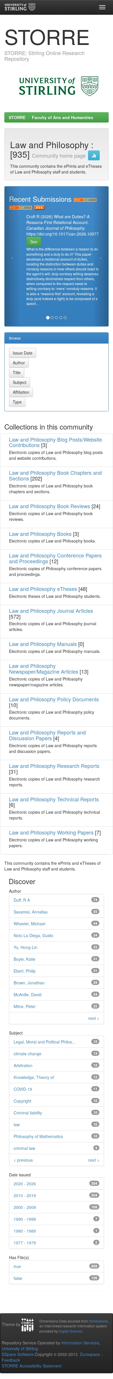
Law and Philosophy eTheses (43, 588)
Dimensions (98, 1320)
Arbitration (23, 1065)
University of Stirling (20, 1348)
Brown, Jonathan (29, 983)
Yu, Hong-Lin (25, 947)
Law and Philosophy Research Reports (54, 765)
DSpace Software (18, 1354)
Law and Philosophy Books (40, 533)
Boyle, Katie (24, 959)
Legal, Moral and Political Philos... (44, 1042)
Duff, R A (22, 900)
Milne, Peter (25, 1006)
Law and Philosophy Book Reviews (49, 506)
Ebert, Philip (25, 971)
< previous (23, 1160)
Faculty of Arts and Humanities (62, 117)
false (18, 1278)
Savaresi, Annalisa (31, 912)
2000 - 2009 (25, 1207)
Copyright (22, 1101)
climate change (27, 1053)
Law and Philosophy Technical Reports (54, 799)
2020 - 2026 (25, 1183)
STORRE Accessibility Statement (31, 1366)
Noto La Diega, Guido (33, 935)
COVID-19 (23, 1089)
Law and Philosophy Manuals (43, 643)
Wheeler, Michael (29, 923)
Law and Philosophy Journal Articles (51, 610)
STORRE (17, 117)
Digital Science (71, 1331)
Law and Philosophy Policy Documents (54, 699)
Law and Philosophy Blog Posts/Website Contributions (55, 442)
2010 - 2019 (25, 1195)
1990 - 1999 (25, 1219)
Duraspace (90, 1354)
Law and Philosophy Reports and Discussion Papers (47, 735)
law (17, 1124)
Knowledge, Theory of (34, 1077)
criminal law (24, 1148)
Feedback (11, 1360)
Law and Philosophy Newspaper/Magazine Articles (43, 668)
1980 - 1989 (25, 1231)
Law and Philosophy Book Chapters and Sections (55, 475)
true (17, 1266)
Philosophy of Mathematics (38, 1136)
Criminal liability (28, 1113)
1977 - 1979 (25, 1243)
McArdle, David (27, 994)
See (33, 241)
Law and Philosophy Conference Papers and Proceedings (55, 558)
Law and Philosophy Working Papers (51, 832)
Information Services (80, 1343)
